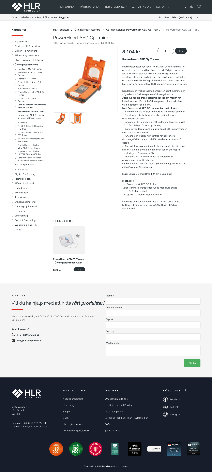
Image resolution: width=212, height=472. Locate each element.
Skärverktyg (21, 215)
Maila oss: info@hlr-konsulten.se (30, 426)
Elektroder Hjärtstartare (28, 46)
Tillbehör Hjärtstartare (27, 55)
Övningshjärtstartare (26, 64)
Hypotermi (20, 211)
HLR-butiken (61, 29)
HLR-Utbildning (114, 6)
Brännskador (22, 192)
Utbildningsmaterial (25, 201)
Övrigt (18, 229)
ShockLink (22, 122)
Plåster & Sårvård (24, 183)
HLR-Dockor (21, 169)
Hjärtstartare (88, 6)
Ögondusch (21, 187)
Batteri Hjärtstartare (26, 50)
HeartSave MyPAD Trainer (30, 69)
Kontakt (161, 6)
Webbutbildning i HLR (27, 224)
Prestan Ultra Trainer (27, 88)
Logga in (64, 17)
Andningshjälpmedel (26, 206)
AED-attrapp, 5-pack (24, 164)
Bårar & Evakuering (25, 220)
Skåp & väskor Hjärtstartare (30, 60)
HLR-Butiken (66, 6)
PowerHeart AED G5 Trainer (31, 111)
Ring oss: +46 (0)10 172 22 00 (29, 423)
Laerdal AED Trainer (27, 78)
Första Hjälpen (23, 178)
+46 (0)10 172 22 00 (28, 334)
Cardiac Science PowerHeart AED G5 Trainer (133, 29)
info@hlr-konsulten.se (29, 340)
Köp (181, 51)
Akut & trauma (22, 197)
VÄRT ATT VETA (140, 6)
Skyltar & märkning (25, 174)
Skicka (192, 363)
